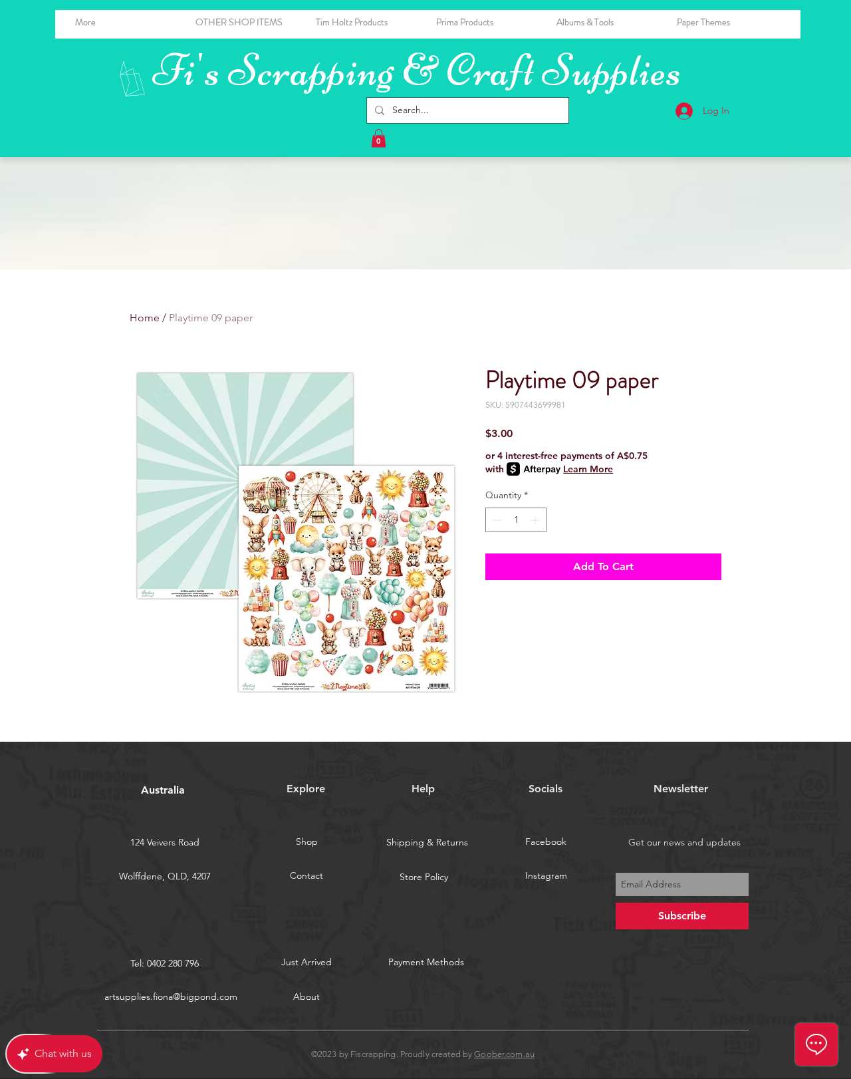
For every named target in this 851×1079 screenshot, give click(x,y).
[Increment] (536, 520)
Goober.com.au (504, 1054)
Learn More (588, 469)
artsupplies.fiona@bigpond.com (170, 996)
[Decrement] (495, 520)
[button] (607, 22)
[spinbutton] (516, 520)
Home (145, 317)
